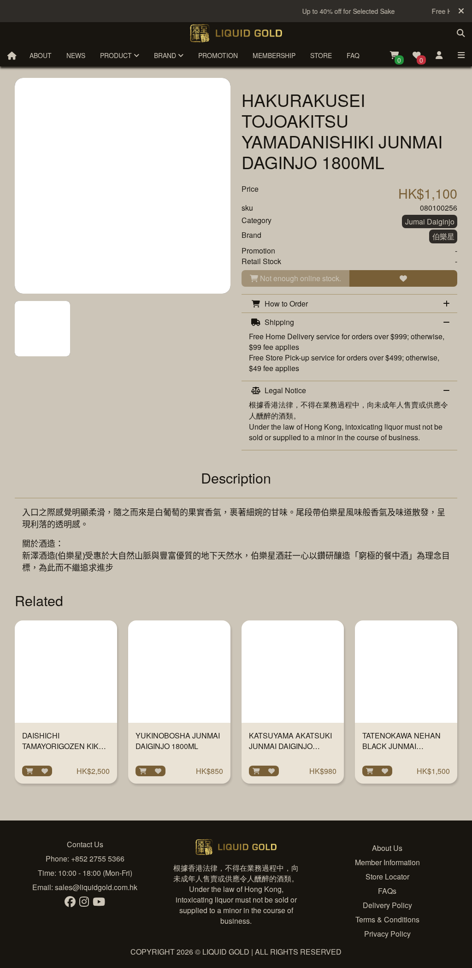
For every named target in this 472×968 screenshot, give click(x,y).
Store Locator (387, 876)
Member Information (387, 862)
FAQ (353, 55)
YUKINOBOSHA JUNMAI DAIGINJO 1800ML (178, 740)
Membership (274, 55)
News (75, 55)
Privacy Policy (387, 933)
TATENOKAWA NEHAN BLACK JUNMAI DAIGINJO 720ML (401, 746)
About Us (387, 848)
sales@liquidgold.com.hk (96, 887)
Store (321, 55)
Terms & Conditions (387, 919)
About (41, 55)
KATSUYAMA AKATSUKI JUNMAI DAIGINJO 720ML (290, 746)
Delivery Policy (387, 905)
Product (117, 55)
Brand (166, 55)
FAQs (387, 890)
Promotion (218, 55)
